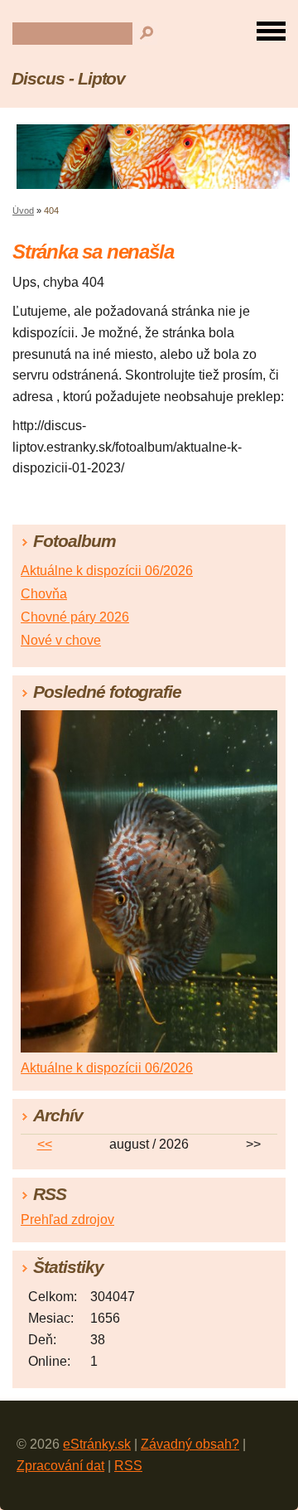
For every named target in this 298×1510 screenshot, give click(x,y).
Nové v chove (61, 640)
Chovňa (44, 594)
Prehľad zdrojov (67, 1219)
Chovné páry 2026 (75, 617)
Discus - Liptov (68, 78)
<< (44, 1144)
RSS (128, 1466)
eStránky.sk (97, 1444)
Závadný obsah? (190, 1444)
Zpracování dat (60, 1466)
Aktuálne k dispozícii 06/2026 (107, 571)
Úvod (23, 210)
